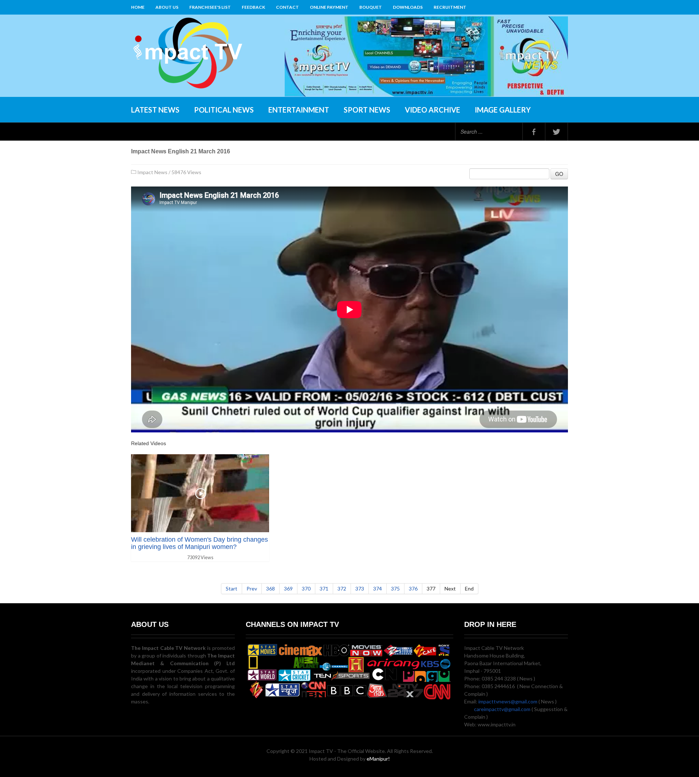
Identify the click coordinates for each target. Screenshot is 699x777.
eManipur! (378, 759)
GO (559, 173)
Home (138, 7)
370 (306, 588)
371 (324, 588)
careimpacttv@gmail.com (502, 709)
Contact (287, 7)
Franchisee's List (210, 7)
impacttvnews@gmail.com (507, 701)
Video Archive (432, 109)
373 (359, 588)
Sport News (367, 109)
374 (377, 588)
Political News (224, 109)
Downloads (408, 7)
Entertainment (298, 109)
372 (341, 588)
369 (288, 588)
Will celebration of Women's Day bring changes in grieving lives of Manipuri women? (199, 543)
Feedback (253, 7)
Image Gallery (503, 109)
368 (270, 588)
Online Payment (329, 7)
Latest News (155, 109)
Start (231, 588)
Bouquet (370, 7)
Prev (251, 588)
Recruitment (450, 7)
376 (413, 588)
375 (395, 588)
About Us (166, 7)
